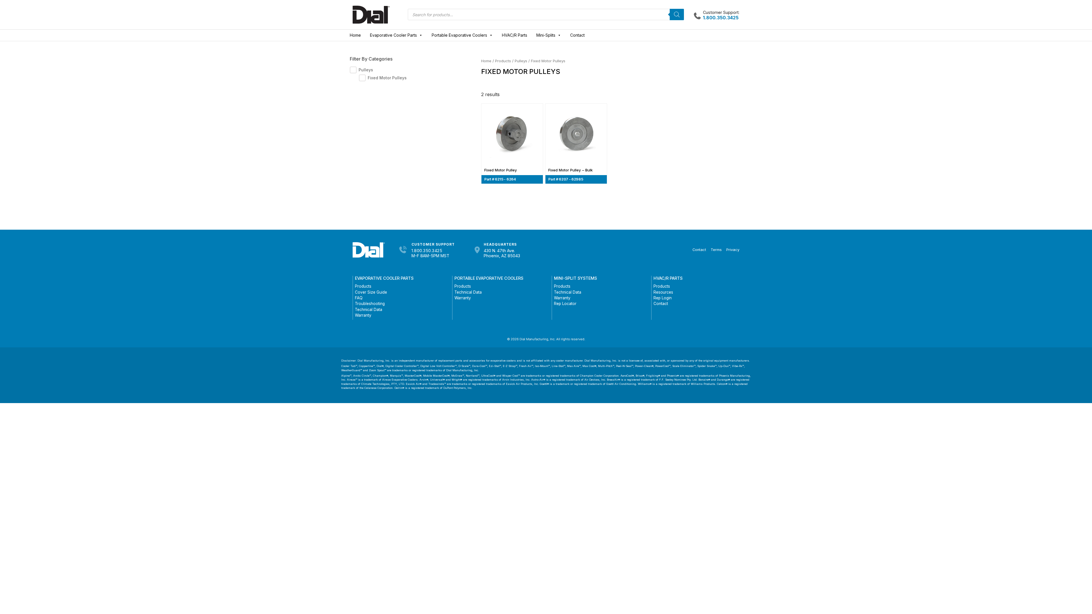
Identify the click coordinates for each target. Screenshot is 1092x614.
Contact (577, 35)
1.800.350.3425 (426, 250)
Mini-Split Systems (575, 278)
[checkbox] (353, 70)
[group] (403, 74)
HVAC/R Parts (514, 35)
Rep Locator (565, 303)
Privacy (732, 250)
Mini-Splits (545, 35)
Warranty (363, 315)
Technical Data (368, 309)
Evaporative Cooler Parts (393, 35)
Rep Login (662, 298)
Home (355, 35)
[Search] (677, 14)
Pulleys (521, 61)
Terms (716, 250)
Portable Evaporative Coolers (459, 35)
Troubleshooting (370, 303)
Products (503, 61)
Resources (663, 292)
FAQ (359, 298)
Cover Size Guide (371, 292)
